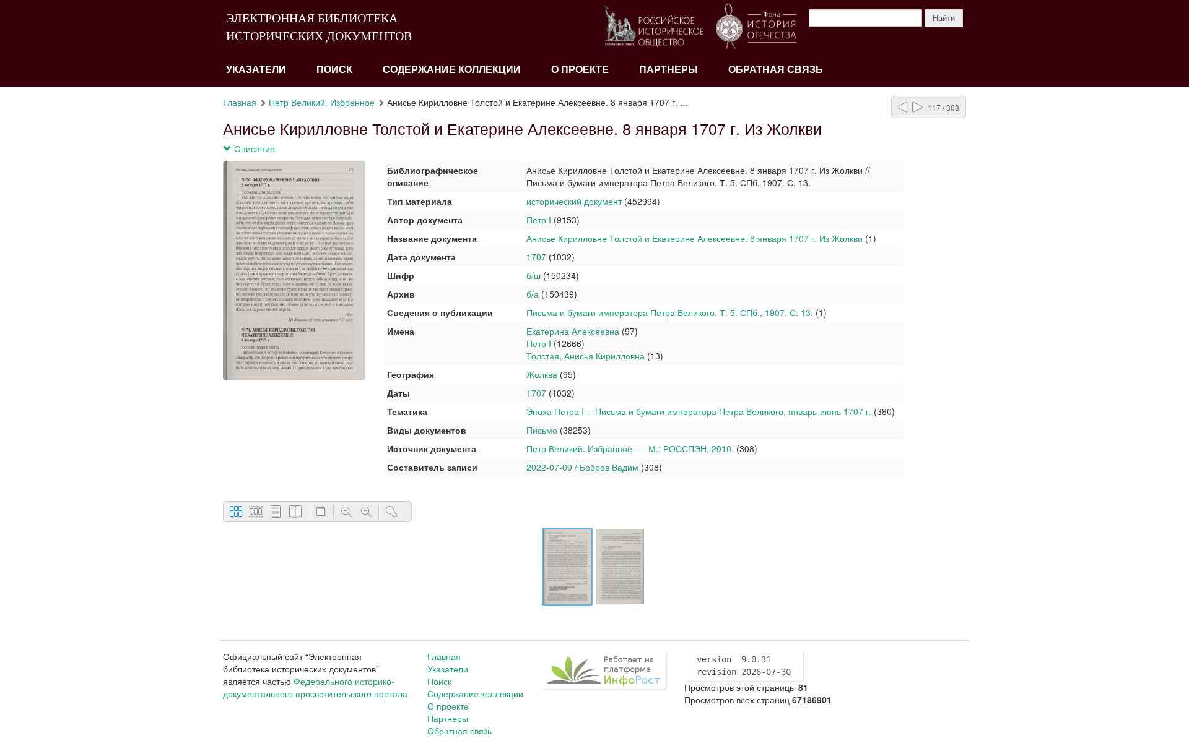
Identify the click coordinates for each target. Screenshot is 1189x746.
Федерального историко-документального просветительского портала (315, 687)
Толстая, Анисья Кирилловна (585, 355)
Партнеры (668, 69)
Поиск (334, 69)
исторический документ (574, 201)
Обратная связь (775, 69)
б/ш (533, 275)
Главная (239, 102)
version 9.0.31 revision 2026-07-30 (744, 665)
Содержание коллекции (452, 69)
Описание (253, 148)
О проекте (580, 69)
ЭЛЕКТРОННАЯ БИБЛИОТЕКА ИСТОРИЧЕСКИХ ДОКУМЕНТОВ (319, 27)
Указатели (256, 69)
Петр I (538, 219)
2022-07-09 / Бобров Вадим (582, 467)
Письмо (541, 430)
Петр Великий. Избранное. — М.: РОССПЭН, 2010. (630, 448)
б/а (532, 294)
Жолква (541, 374)
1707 (536, 257)
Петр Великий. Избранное (322, 102)
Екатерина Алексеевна (572, 331)
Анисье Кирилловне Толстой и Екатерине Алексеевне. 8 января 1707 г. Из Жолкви (694, 238)
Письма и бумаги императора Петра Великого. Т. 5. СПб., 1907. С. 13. (669, 312)
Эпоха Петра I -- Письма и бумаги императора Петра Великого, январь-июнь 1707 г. (698, 411)
